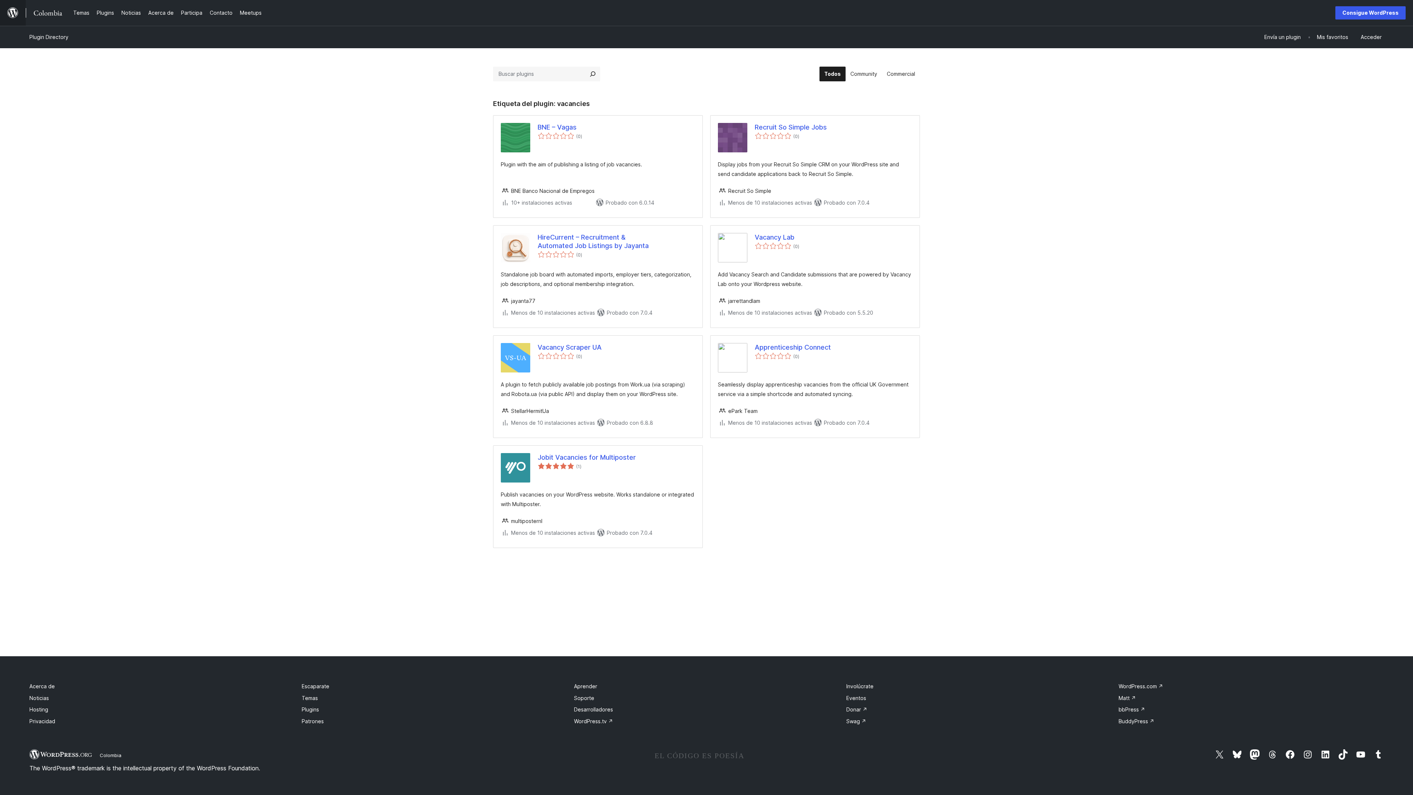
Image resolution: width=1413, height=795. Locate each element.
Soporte (584, 698)
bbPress (1132, 709)
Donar (856, 709)
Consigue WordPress (1370, 13)
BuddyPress (1136, 721)
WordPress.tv (593, 721)
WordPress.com (1141, 686)
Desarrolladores (593, 709)
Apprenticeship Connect (793, 347)
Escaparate (315, 686)
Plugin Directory (48, 37)
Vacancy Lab (774, 237)
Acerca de (42, 686)
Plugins (310, 709)
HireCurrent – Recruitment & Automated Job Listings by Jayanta (593, 241)
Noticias (39, 698)
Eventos (856, 698)
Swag (856, 721)
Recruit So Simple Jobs (791, 127)
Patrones (313, 721)
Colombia (110, 755)
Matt (1127, 698)
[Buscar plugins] (592, 74)
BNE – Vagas (557, 127)
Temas (310, 698)
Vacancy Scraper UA (570, 347)
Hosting (38, 709)
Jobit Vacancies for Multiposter (587, 457)
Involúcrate (860, 686)
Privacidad (42, 721)
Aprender (585, 686)
